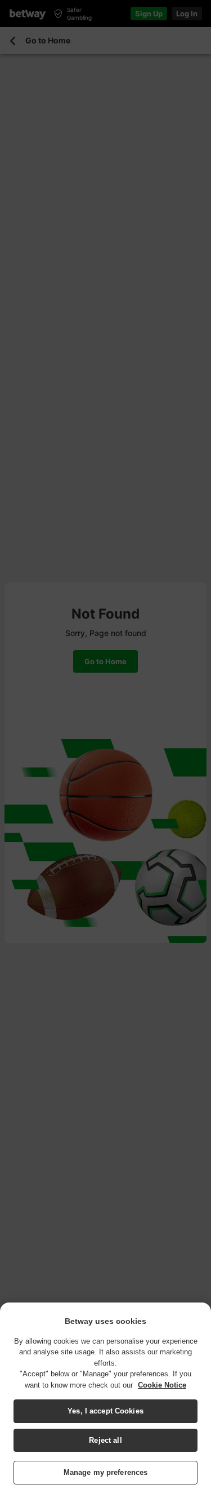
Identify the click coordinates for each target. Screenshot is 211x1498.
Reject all (105, 1440)
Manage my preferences (106, 1472)
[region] (105, 1400)
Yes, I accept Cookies (105, 1411)
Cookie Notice (162, 1385)
